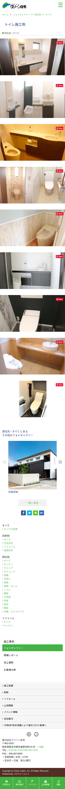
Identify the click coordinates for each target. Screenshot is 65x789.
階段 (6, 608)
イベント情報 (11, 711)
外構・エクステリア (14, 611)
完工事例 (8, 662)
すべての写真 (11, 529)
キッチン (8, 564)
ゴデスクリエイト (22, 774)
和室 (6, 600)
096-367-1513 (31, 750)
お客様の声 (10, 669)
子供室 (7, 597)
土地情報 (8, 705)
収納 (6, 582)
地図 (41, 746)
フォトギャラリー (13, 648)
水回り (7, 578)
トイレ (7, 589)
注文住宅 (8, 543)
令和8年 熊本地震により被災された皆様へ (25, 725)
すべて (7, 539)
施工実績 (8, 685)
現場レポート (11, 655)
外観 (6, 575)
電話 (58, 784)
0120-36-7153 (15, 750)
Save (61, 43)
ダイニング (9, 571)
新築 (6, 692)
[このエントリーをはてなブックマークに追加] (41, 512)
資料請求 (19, 784)
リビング (8, 568)
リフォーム (9, 546)
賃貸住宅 (8, 550)
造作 (6, 604)
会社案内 (8, 718)
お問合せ (6, 784)
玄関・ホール (11, 586)
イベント (32, 784)
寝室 (6, 593)
